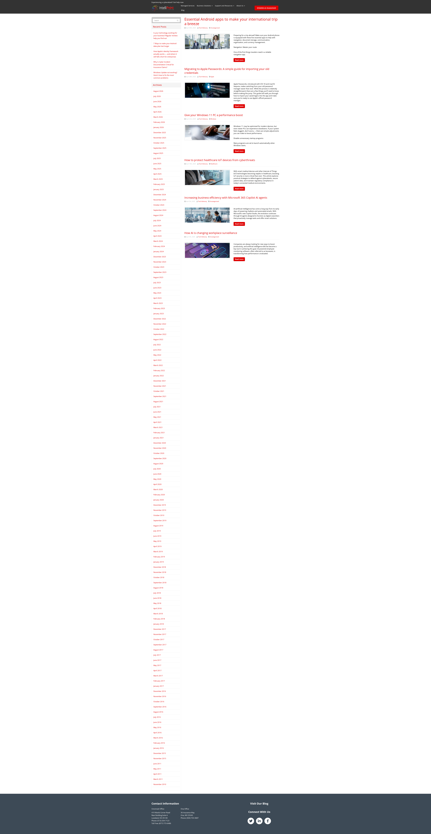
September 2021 (159, 396)
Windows (213, 119)
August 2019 (158, 526)
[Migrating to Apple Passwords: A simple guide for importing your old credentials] (207, 90)
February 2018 (159, 619)
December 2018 (159, 567)
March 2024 (158, 241)
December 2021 (159, 381)
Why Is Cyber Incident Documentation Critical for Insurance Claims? (163, 64)
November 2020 (159, 448)
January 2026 (158, 127)
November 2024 (159, 200)
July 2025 (157, 158)
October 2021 (158, 391)
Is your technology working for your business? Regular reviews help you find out (165, 35)
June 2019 (157, 536)
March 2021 (158, 427)
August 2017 (158, 650)
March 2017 (158, 676)
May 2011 (157, 769)
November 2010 (159, 784)
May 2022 (157, 355)
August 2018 (158, 588)
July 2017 (157, 655)
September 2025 (159, 148)
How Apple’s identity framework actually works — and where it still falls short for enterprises (165, 54)
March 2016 (158, 738)
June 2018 (157, 598)
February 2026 (159, 122)
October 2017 (158, 639)
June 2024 (157, 225)
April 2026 (157, 112)
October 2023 (158, 267)
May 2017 (157, 665)
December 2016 (159, 691)
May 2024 (157, 231)
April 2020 (157, 484)
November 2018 (159, 572)
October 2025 (158, 143)
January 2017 (158, 686)
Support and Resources (224, 6)
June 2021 (157, 412)
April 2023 (157, 298)
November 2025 (159, 138)
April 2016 (157, 732)
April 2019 (157, 546)
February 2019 (159, 557)
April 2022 (157, 360)
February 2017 (159, 681)
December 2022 (159, 319)
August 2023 (158, 277)
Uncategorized (215, 28)
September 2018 (159, 582)
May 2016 (157, 727)
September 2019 (159, 520)
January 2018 (158, 624)
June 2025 (157, 163)
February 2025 (159, 184)
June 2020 (157, 474)
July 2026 (157, 96)
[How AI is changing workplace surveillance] (207, 250)
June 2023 (157, 288)
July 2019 (157, 531)
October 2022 (158, 329)
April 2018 (157, 608)
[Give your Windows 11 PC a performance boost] (207, 132)
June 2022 (157, 350)
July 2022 (157, 344)
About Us (240, 6)
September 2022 (159, 334)
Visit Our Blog (259, 803)
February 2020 (159, 494)
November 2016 (159, 696)
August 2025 (158, 153)
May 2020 (157, 479)
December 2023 (159, 257)
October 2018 (158, 577)
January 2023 (158, 313)
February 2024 (159, 246)
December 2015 (159, 753)
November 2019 (159, 510)
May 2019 (157, 541)
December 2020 (159, 443)
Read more (239, 60)
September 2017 (159, 644)
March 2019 (158, 551)
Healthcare (213, 164)
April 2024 (157, 236)
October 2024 (158, 205)
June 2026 (157, 101)
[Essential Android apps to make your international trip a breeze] (207, 41)
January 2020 (158, 500)
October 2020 (158, 453)
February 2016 (159, 743)
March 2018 (158, 613)
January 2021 (158, 438)
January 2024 (158, 251)
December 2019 (159, 505)
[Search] (178, 20)
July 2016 (157, 717)
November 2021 (159, 386)
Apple (212, 77)
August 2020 (158, 463)
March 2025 (158, 179)
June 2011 (157, 763)
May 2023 (157, 293)
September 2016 (159, 707)
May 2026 (157, 106)
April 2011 (157, 774)
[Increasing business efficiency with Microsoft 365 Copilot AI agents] (207, 215)
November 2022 (159, 324)
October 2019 (158, 515)
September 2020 (159, 458)
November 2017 (159, 634)
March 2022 (158, 365)
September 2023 (159, 272)
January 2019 (158, 562)
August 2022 (158, 339)
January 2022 (158, 375)
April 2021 (157, 422)
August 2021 (158, 401)
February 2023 (159, 308)
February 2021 (159, 432)
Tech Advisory (203, 28)
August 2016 (158, 712)
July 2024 (157, 220)
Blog (182, 10)
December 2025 (159, 132)
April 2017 (157, 670)
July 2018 (157, 593)
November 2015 (159, 758)
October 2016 (158, 701)
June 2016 (157, 722)
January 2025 (158, 189)
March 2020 (158, 489)
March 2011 (158, 779)
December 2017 (159, 629)
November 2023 (159, 262)
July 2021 (157, 407)
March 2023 (158, 303)
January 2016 (158, 748)
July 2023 (157, 282)
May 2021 (157, 417)
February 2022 (159, 370)
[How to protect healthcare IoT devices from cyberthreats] (207, 177)
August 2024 (158, 215)
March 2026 (158, 117)
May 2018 (157, 603)
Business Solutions (204, 6)
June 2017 (157, 660)
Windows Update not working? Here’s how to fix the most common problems (165, 75)
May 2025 (157, 169)
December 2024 (159, 194)
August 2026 (158, 91)
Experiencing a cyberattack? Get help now (168, 2)
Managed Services (188, 6)
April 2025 (157, 174)
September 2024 (159, 210)
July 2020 (157, 469)
